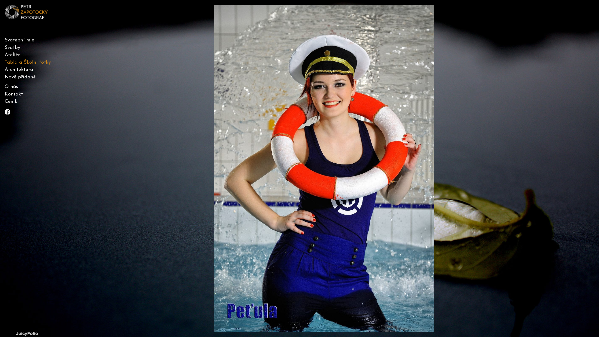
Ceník (11, 101)
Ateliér (12, 54)
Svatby (12, 47)
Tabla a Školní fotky (28, 62)
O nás (11, 86)
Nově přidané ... (22, 77)
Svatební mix (19, 40)
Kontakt (14, 94)
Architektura (19, 69)
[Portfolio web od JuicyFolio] (27, 334)
